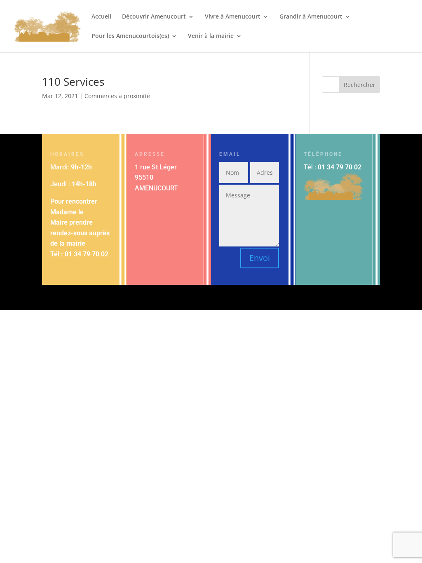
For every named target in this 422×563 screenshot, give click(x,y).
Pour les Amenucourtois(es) (130, 36)
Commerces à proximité (117, 96)
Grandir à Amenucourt (310, 17)
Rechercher (359, 85)
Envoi (259, 257)
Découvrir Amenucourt (154, 17)
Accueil (101, 17)
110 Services (73, 81)
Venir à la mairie (211, 36)
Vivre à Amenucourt (232, 17)
